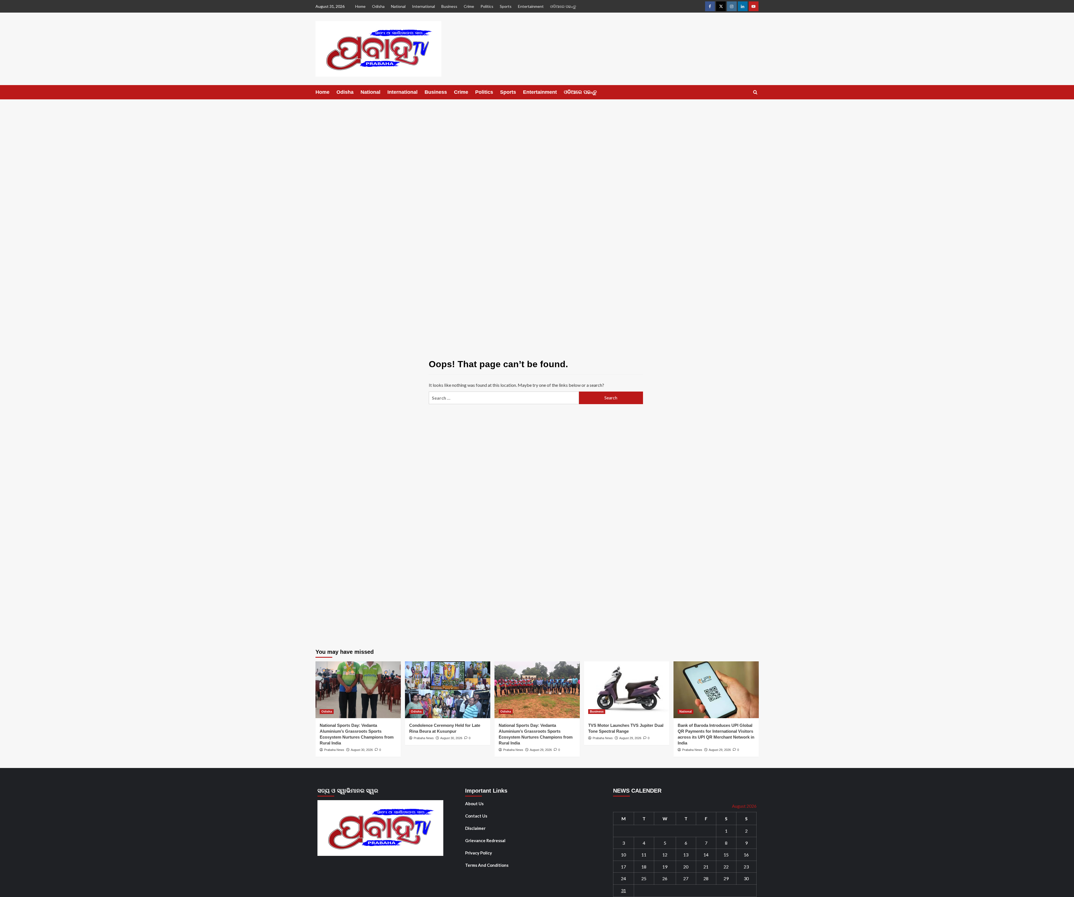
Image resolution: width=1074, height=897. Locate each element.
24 (623, 878)
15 (726, 854)
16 (746, 854)
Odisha (378, 6)
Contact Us (476, 815)
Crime (469, 6)
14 (705, 854)
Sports (506, 6)
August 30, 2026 (362, 749)
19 (664, 866)
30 (746, 878)
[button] (755, 92)
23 (746, 866)
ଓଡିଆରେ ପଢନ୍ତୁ (563, 6)
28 (705, 878)
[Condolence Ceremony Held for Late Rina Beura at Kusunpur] (447, 689)
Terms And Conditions (486, 865)
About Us (474, 803)
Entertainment (531, 6)
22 (726, 866)
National (398, 6)
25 (643, 878)
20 (685, 866)
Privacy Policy (478, 852)
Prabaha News (334, 749)
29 (726, 878)
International (423, 6)
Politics (487, 6)
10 (623, 854)
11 (643, 854)
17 (623, 866)
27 (685, 878)
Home (360, 6)
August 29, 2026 (541, 749)
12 (664, 854)
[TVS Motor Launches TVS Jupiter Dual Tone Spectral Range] (626, 689)
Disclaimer (475, 828)
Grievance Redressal (485, 840)
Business (449, 6)
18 (643, 866)
